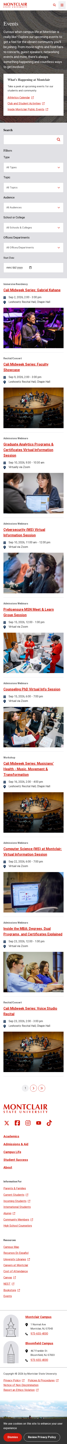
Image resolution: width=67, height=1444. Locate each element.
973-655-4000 (39, 1333)
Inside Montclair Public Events (26, 109)
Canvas (7, 1277)
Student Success (15, 1160)
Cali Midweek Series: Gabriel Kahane (31, 290)
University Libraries (14, 1259)
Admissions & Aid (15, 1144)
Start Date (8, 257)
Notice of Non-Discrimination (20, 1385)
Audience (9, 197)
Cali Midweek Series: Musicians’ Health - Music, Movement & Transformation (28, 769)
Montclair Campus (38, 1317)
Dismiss (13, 1437)
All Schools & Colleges (19, 227)
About (7, 1167)
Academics (11, 1136)
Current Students (13, 1194)
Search (8, 130)
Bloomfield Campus (39, 1343)
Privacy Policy (12, 1380)
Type (6, 157)
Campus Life (12, 1152)
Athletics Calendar (19, 97)
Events (7, 1296)
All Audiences (14, 207)
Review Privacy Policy (42, 1437)
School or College (14, 217)
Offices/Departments (16, 237)
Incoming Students (14, 1201)
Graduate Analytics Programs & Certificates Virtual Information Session (28, 449)
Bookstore (9, 1290)
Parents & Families (14, 1188)
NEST (6, 1283)
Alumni (7, 1213)
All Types (11, 167)
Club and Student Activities (24, 103)
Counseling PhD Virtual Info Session (31, 689)
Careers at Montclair (15, 1265)
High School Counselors (17, 1225)
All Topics (12, 187)
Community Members (16, 1219)
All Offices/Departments (20, 247)
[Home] (15, 5)
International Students (17, 1207)
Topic (6, 177)
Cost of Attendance (15, 1271)
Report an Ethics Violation (19, 1390)
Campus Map (11, 1247)
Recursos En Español (16, 1253)
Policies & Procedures (41, 1380)
